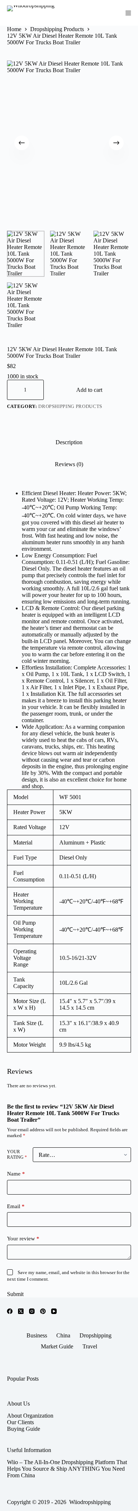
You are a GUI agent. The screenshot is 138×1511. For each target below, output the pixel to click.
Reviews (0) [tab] (69, 464)
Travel (89, 1346)
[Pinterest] (43, 1311)
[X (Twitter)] (21, 1311)
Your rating (17, 1154)
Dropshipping (95, 1335)
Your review (23, 1238)
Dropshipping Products (70, 406)
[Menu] (128, 13)
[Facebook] (10, 1311)
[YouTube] (54, 1311)
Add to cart (89, 390)
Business (36, 1335)
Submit (15, 1294)
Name (16, 1174)
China (63, 1335)
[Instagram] (32, 1311)
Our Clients (20, 1422)
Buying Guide (23, 1429)
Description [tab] (69, 442)
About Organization (30, 1415)
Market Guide (57, 1346)
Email (16, 1206)
